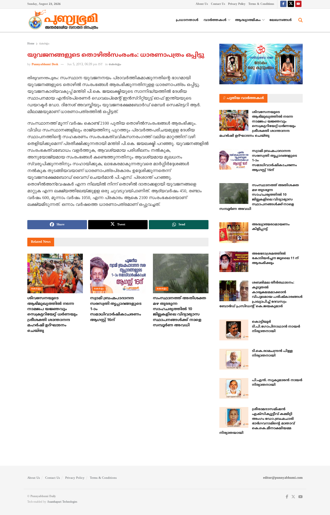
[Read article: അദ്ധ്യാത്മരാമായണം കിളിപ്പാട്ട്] (233, 232)
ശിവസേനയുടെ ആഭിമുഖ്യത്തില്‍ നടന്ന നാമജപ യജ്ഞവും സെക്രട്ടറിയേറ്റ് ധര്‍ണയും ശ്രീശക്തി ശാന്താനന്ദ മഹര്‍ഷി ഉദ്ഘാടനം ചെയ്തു (52, 314)
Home (30, 44)
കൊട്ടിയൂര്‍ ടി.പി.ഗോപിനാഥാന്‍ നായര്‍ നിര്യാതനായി (276, 326)
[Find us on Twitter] (291, 4)
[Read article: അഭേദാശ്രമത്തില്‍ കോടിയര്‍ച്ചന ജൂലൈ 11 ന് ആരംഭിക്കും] (233, 261)
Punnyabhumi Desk (45, 64)
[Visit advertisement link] (261, 64)
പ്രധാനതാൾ (187, 20)
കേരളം (44, 44)
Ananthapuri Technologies (62, 502)
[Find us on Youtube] (298, 4)
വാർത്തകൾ (215, 20)
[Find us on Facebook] (283, 4)
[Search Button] (300, 20)
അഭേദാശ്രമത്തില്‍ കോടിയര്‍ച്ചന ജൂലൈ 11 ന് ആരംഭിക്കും (275, 258)
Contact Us (218, 4)
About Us (202, 4)
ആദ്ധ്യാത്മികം (248, 20)
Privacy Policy (236, 4)
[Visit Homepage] (64, 20)
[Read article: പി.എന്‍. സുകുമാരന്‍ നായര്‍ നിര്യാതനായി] (233, 388)
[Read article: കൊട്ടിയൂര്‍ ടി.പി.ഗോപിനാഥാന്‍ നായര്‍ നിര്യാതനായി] (233, 330)
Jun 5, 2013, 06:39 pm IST (85, 64)
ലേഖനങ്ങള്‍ (280, 20)
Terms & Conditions (261, 4)
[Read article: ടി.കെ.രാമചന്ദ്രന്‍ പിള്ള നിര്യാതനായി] (233, 359)
